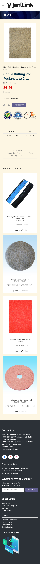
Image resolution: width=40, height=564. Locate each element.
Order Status (7, 510)
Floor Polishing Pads (11, 67)
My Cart (5, 508)
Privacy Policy (7, 522)
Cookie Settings (8, 527)
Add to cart (19, 105)
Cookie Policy (7, 524)
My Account (6, 503)
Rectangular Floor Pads (20, 155)
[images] (20, 42)
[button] (11, 98)
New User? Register (9, 505)
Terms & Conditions (9, 519)
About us (5, 513)
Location (5, 515)
